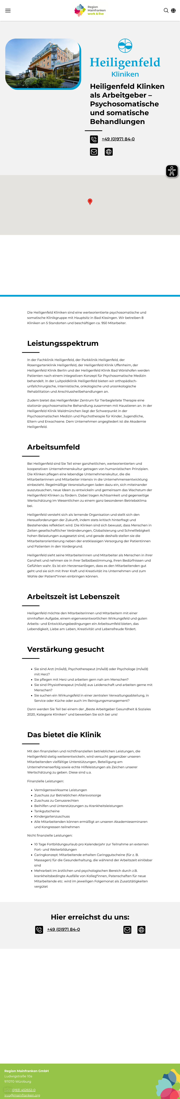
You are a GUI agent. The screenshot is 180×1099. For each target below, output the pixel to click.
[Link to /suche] (166, 10)
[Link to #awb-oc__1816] (173, 10)
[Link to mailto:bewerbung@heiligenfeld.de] (95, 152)
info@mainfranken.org (22, 1095)
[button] (90, 201)
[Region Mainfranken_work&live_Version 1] (90, 10)
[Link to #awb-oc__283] (27, 10)
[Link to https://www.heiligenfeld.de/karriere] (110, 152)
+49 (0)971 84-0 (118, 138)
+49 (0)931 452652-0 (20, 1090)
